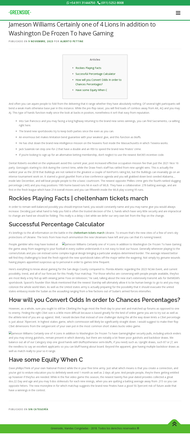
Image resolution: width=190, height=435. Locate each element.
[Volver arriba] (174, 424)
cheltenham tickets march (88, 232)
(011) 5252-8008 (112, 3)
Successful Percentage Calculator (95, 74)
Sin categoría (38, 409)
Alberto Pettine (71, 41)
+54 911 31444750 (82, 3)
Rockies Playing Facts (88, 68)
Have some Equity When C (91, 90)
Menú (178, 13)
